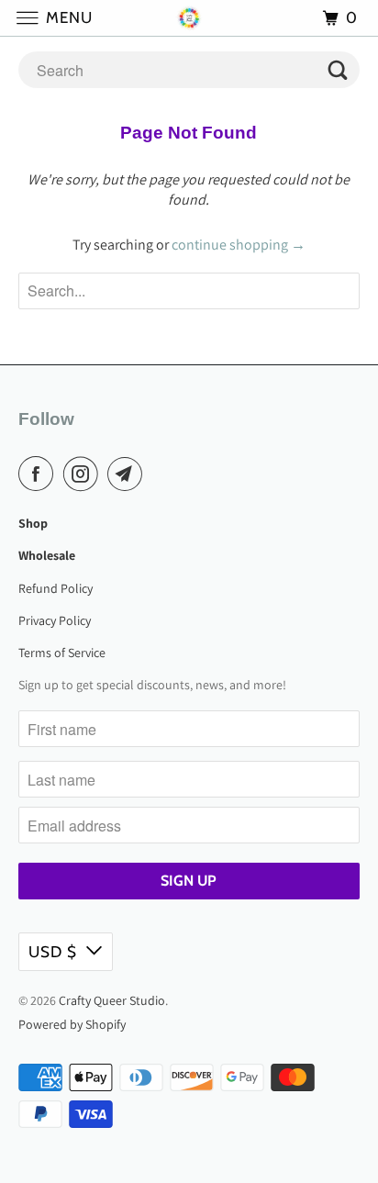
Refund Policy (55, 588)
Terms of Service (62, 652)
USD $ (52, 952)
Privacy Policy (54, 620)
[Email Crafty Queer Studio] (128, 473)
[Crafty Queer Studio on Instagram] (84, 473)
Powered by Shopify (72, 1024)
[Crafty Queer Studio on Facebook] (39, 473)
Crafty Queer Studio (112, 1000)
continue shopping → (239, 244)
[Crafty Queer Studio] (189, 18)
